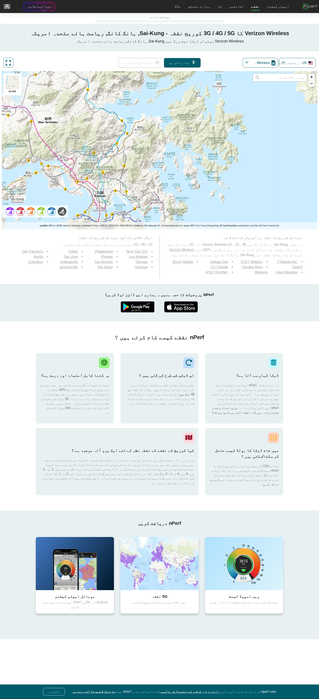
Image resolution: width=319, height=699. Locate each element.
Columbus (35, 262)
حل (220, 6)
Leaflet (44, 225)
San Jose (71, 257)
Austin (38, 257)
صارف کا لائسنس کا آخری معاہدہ (93, 691)
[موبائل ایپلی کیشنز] (75, 563)
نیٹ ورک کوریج (179, 62)
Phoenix (107, 257)
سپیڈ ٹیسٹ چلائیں (39, 6)
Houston (141, 267)
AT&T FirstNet (217, 272)
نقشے (255, 6)
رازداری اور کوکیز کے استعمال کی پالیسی (190, 691)
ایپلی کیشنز (278, 6)
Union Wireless (287, 272)
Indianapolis (69, 262)
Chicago (142, 262)
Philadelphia (104, 251)
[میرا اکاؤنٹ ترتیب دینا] (8, 7)
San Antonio (104, 262)
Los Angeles (138, 257)
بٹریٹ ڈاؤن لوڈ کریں (138, 62)
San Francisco (32, 251)
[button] (311, 77)
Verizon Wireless (181, 250)
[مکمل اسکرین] (8, 63)
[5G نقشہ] (159, 564)
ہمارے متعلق (199, 6)
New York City (137, 251)
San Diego (105, 267)
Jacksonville (68, 267)
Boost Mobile (183, 262)
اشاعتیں (236, 6)
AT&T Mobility (252, 262)
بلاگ (178, 6)
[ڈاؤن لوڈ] (181, 307)
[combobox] (297, 63)
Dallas (73, 251)
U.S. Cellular (219, 267)
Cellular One (219, 262)
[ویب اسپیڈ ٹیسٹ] (244, 563)
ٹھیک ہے (53, 691)
